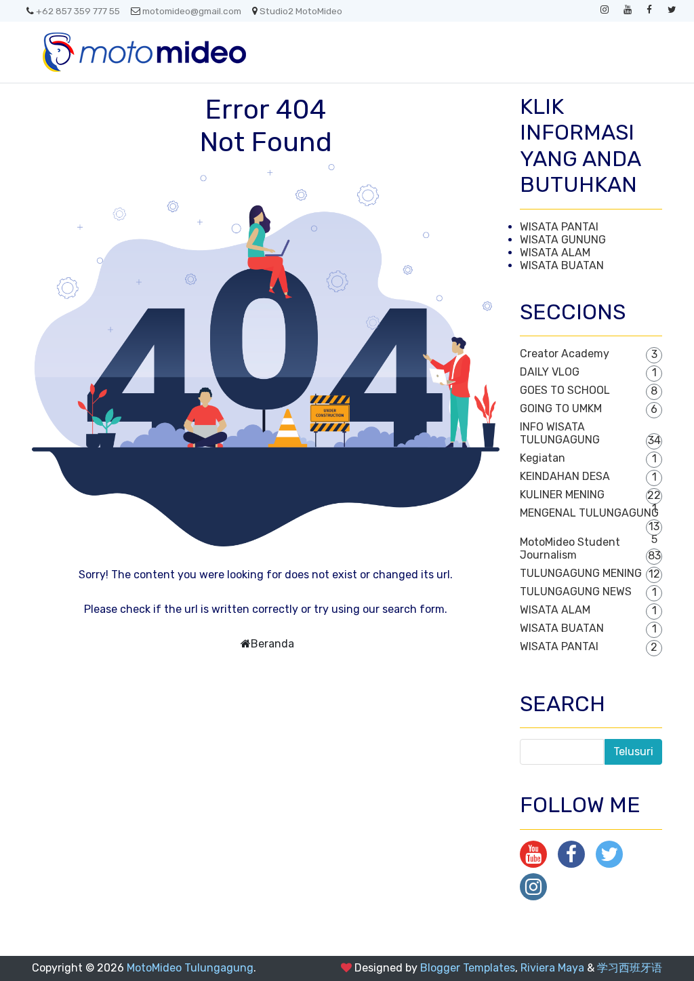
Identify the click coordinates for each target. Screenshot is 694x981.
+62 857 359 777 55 (78, 10)
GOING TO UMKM (561, 408)
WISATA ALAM (555, 252)
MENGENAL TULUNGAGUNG (589, 512)
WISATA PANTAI (559, 226)
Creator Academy (564, 353)
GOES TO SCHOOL (565, 390)
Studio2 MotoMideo (301, 10)
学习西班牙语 (629, 967)
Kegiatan (542, 458)
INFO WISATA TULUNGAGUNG (560, 433)
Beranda (272, 643)
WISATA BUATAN (562, 265)
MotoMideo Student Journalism (570, 548)
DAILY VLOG (549, 371)
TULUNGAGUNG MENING (581, 573)
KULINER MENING (562, 494)
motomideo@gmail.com (191, 10)
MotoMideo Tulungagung (190, 967)
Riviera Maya (552, 967)
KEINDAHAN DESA (565, 476)
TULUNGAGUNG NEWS (576, 591)
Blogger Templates (467, 967)
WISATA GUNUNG (563, 239)
